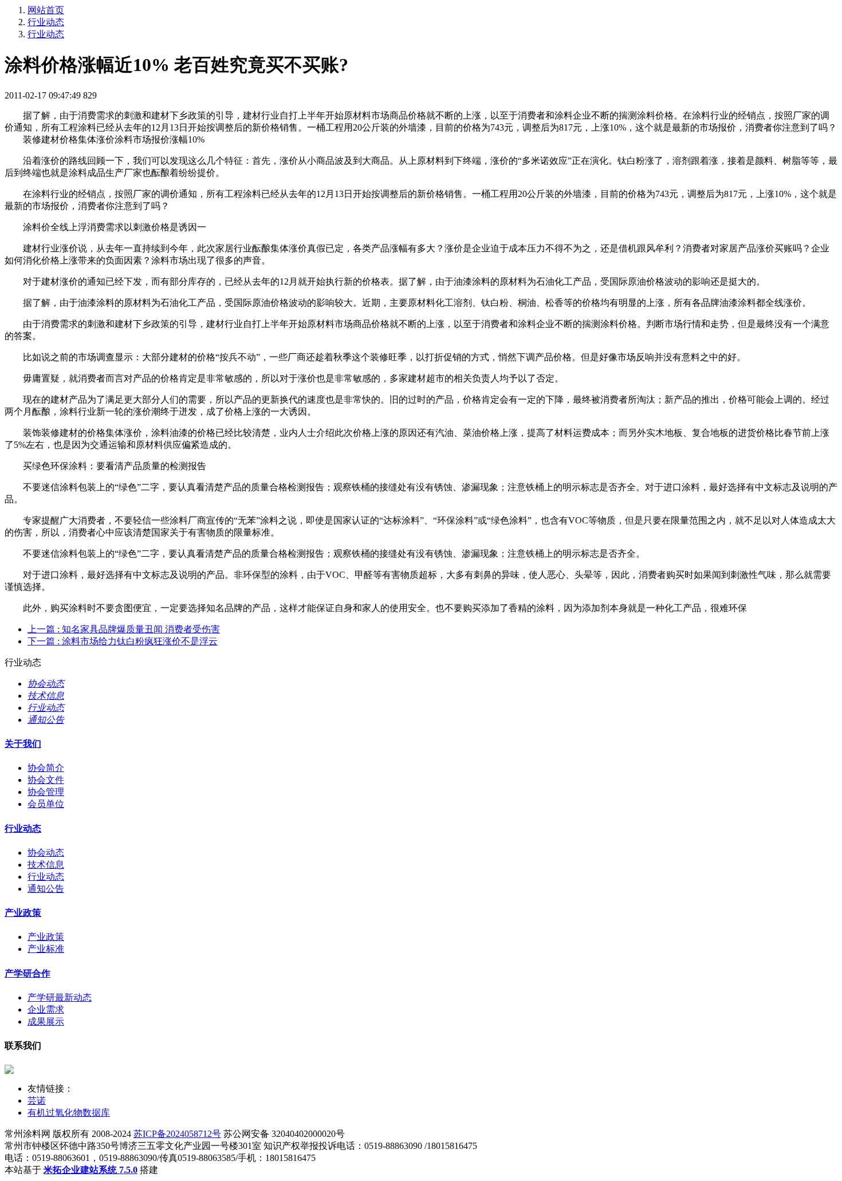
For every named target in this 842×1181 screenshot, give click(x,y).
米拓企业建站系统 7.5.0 (90, 1170)
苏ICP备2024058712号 (177, 1134)
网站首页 (45, 10)
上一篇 (123, 629)
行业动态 (45, 22)
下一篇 (122, 641)
